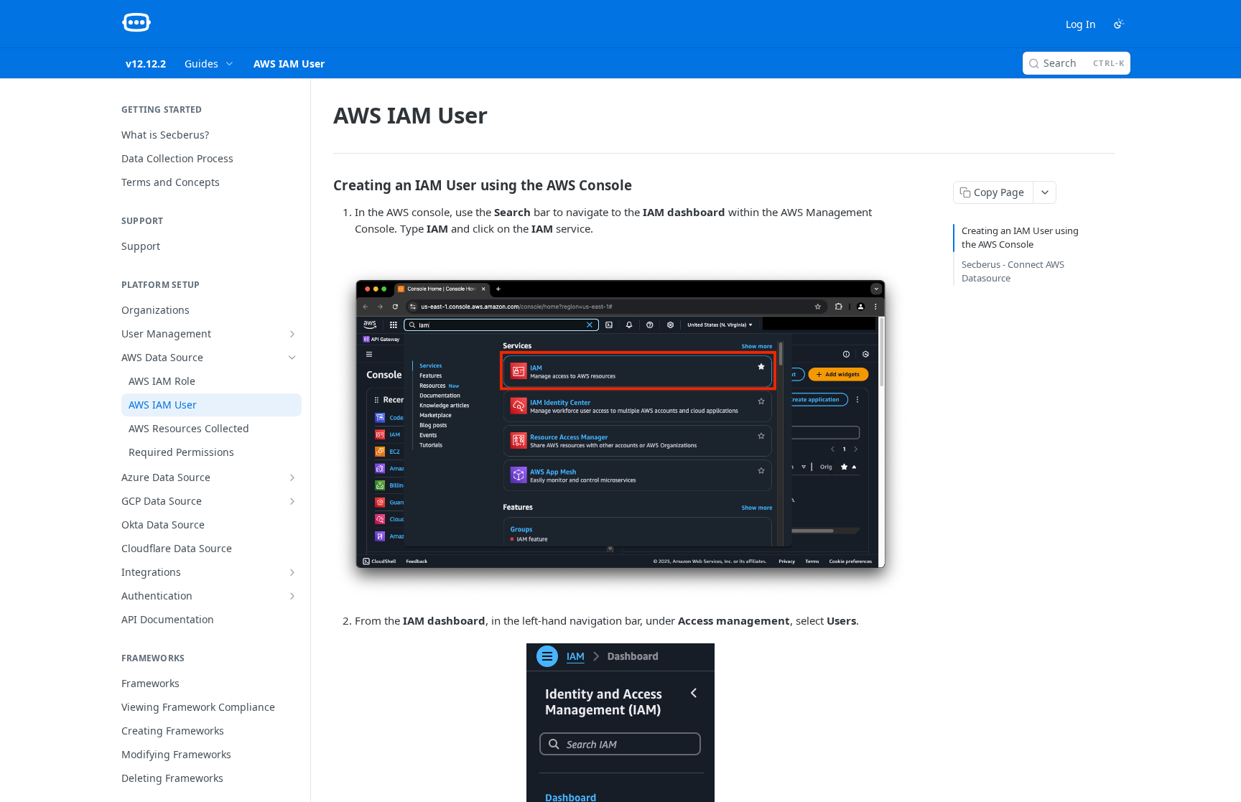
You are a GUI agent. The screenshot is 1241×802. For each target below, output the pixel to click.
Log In (1081, 24)
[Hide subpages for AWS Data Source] (292, 357)
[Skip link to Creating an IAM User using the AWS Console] (323, 184)
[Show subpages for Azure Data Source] (292, 477)
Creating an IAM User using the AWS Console (1020, 237)
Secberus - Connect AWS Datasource (1013, 271)
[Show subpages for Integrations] (292, 572)
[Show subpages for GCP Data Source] (292, 501)
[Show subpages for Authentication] (292, 596)
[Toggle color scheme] (1118, 23)
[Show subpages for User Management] (292, 334)
